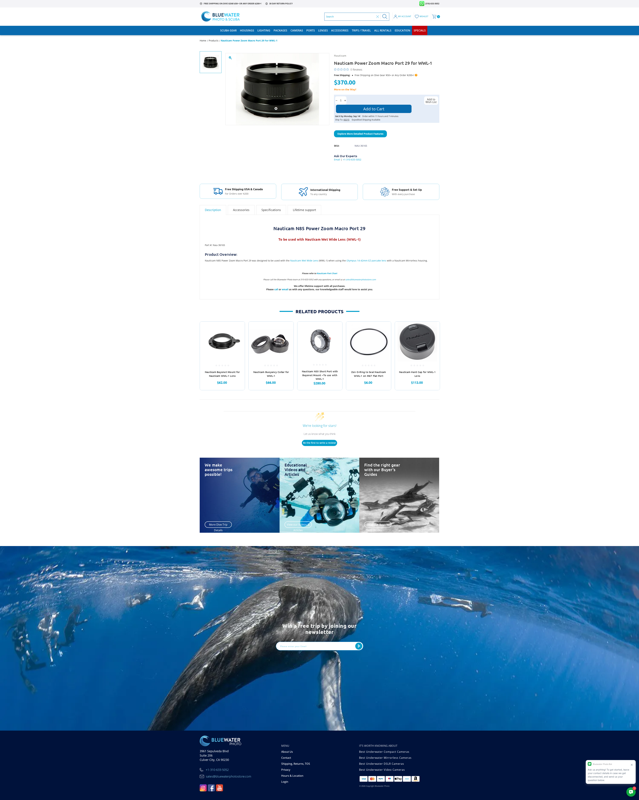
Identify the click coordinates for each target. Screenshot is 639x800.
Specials (420, 30)
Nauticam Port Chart (327, 273)
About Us (287, 752)
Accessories (339, 30)
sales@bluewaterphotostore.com (228, 776)
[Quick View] (238, 328)
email (285, 289)
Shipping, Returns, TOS (295, 764)
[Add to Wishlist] (238, 336)
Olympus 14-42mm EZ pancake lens (366, 260)
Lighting (263, 30)
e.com (373, 279)
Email (337, 159)
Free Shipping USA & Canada (244, 189)
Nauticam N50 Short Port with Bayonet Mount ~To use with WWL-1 (320, 375)
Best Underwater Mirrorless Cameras (385, 758)
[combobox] (350, 16)
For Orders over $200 (236, 193)
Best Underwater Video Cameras (382, 770)
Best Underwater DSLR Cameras (381, 764)
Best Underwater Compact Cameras (384, 752)
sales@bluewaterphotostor (357, 279)
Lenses (323, 30)
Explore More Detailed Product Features (360, 133)
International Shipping (325, 190)
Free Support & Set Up (407, 189)
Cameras (297, 30)
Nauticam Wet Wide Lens (304, 260)
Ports (310, 30)
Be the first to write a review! (319, 442)
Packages (280, 30)
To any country (318, 194)
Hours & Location (292, 776)
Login (284, 782)
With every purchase (403, 194)
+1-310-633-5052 (352, 159)
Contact (286, 758)
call (276, 289)
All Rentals (382, 30)
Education (402, 30)
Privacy (285, 770)
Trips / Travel (361, 30)
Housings (247, 30)
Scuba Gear (228, 30)
